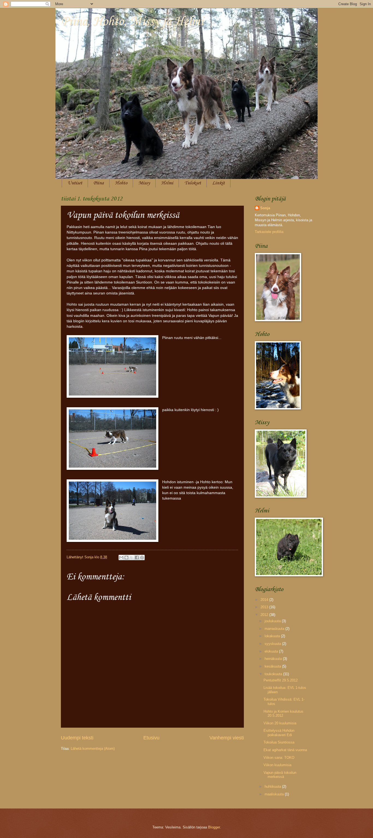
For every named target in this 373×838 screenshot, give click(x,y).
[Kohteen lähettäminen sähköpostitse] (121, 557)
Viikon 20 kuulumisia (280, 723)
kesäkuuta (273, 666)
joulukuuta (273, 621)
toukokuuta (274, 674)
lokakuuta (273, 636)
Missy (144, 183)
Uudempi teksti (77, 737)
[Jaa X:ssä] (131, 557)
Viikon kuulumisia (277, 765)
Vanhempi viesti (226, 737)
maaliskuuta (275, 794)
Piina (98, 183)
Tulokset (192, 183)
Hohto (121, 183)
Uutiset (74, 183)
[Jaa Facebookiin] (137, 557)
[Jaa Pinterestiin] (142, 557)
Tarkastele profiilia (269, 232)
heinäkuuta (274, 659)
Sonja (265, 208)
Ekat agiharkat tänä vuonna (285, 750)
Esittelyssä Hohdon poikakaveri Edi (279, 732)
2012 (264, 615)
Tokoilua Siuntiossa (279, 742)
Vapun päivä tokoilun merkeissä (280, 775)
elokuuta (272, 651)
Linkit (218, 183)
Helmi (167, 183)
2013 (264, 607)
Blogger (214, 827)
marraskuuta (275, 629)
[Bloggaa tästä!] (126, 557)
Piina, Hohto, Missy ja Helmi (132, 21)
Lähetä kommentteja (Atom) (93, 748)
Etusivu (151, 737)
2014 (264, 600)
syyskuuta (273, 644)
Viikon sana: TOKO (279, 758)
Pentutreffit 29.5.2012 (281, 680)
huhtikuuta (273, 786)
